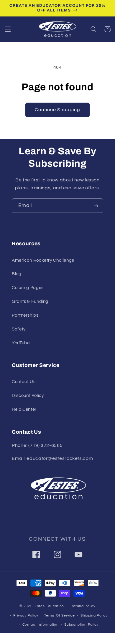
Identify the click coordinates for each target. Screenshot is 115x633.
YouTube (20, 343)
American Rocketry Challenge (43, 260)
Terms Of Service (59, 615)
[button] (7, 29)
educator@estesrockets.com (60, 458)
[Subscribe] (96, 205)
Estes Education (49, 606)
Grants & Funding (30, 301)
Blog (17, 274)
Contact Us (23, 382)
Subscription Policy (81, 624)
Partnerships (25, 315)
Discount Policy (28, 395)
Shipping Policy (94, 615)
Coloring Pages (28, 287)
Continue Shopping (57, 109)
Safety (19, 329)
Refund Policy (83, 606)
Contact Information (40, 624)
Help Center (24, 409)
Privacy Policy (25, 615)
